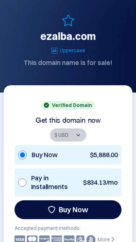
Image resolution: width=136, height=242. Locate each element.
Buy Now (73, 209)
